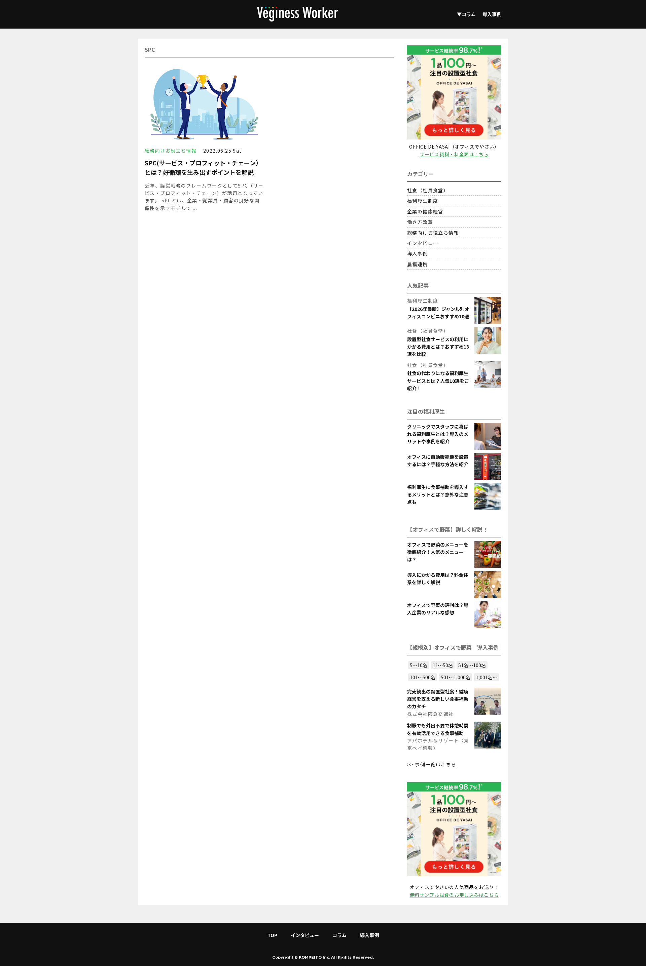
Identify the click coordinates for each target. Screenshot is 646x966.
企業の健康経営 (425, 211)
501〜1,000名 (455, 677)
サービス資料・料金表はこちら (454, 154)
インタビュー (422, 243)
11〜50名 (443, 665)
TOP (272, 935)
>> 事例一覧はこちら (431, 764)
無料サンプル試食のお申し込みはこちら (454, 894)
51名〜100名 (472, 665)
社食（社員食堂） (427, 190)
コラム (339, 935)
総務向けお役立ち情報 (433, 232)
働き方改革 (420, 221)
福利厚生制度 (422, 200)
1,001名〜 (486, 677)
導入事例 (491, 14)
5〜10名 (418, 665)
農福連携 (417, 264)
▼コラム (466, 14)
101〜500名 (422, 677)
